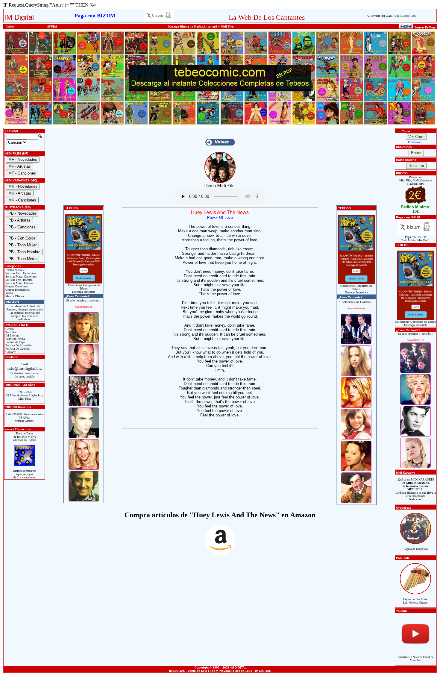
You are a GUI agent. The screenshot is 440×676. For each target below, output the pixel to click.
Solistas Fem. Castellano (20, 273)
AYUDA (52, 26)
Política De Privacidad (18, 345)
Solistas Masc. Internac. (19, 283)
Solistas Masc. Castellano (20, 276)
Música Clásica (14, 296)
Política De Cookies (17, 348)
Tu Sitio (10, 332)
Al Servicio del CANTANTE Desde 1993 (391, 15)
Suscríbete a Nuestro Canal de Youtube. (415, 658)
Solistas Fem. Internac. (18, 279)
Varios (8, 293)
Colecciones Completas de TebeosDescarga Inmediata (84, 288)
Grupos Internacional (17, 289)
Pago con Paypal (14, 338)
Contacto (10, 352)
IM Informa (11, 335)
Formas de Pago (14, 342)
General (9, 329)
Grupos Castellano (16, 286)
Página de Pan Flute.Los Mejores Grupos (415, 601)
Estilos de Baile (14, 270)
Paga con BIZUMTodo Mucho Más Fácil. (415, 238)
